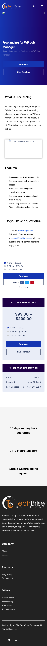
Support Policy (8, 598)
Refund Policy (7, 601)
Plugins (5, 574)
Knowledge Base (25, 230)
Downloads (13, 51)
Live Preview (23, 72)
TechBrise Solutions (29, 625)
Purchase (23, 64)
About (4, 551)
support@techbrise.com (21, 238)
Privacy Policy (7, 605)
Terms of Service (8, 609)
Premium (6, 578)
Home (5, 51)
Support (5, 555)
